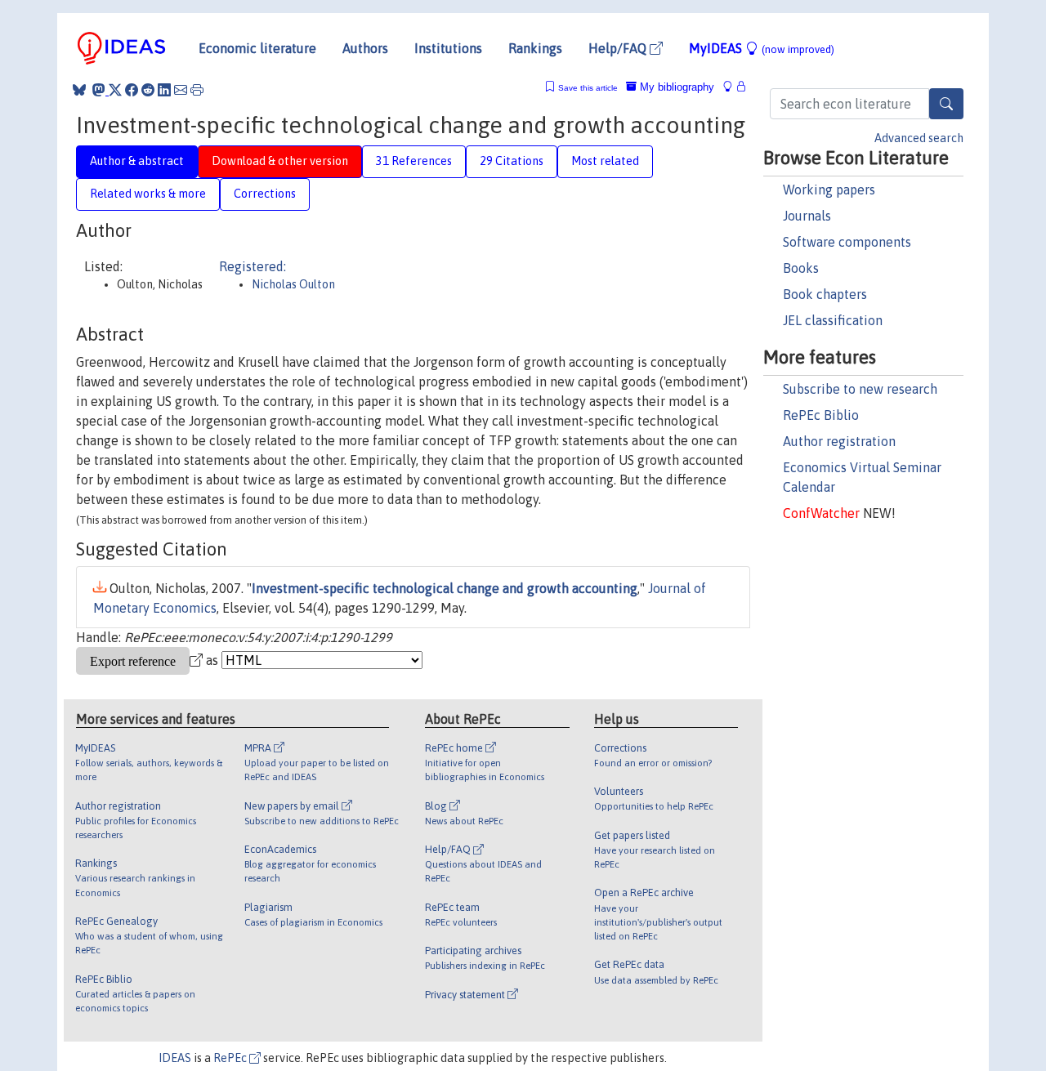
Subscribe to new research (860, 389)
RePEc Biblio (821, 415)
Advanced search (918, 138)
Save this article (588, 87)
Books (801, 268)
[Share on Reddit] (147, 90)
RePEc (231, 1057)
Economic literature (257, 48)
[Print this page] (196, 90)
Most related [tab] (605, 160)
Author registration (839, 441)
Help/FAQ (619, 48)
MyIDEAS (761, 48)
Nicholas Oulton (293, 284)
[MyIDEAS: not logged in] (732, 87)
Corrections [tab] (265, 193)
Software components (847, 241)
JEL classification (833, 320)
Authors (365, 48)
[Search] (946, 103)
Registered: (252, 266)
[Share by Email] (180, 90)
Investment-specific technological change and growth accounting (444, 588)
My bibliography (675, 87)
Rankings (535, 48)
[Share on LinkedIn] (164, 90)
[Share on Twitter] (115, 90)
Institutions (448, 48)
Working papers (829, 189)
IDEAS (175, 1057)
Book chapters (825, 294)
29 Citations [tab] (511, 160)
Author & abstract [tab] (137, 160)
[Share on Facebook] (131, 90)
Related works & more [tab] (148, 193)
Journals (807, 215)
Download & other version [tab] (280, 160)
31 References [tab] (414, 160)
